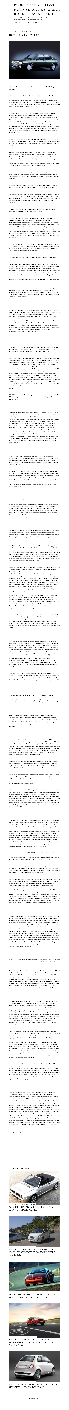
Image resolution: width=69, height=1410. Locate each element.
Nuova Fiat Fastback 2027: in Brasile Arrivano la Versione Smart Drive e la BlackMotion (31, 1342)
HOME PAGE (18, 23)
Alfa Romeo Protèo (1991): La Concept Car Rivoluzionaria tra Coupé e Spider (32, 1296)
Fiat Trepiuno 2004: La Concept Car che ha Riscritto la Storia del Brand (33, 1385)
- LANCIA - (18, 1132)
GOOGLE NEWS (28, 23)
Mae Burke (40, 1402)
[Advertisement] (34, 1150)
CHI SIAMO (38, 23)
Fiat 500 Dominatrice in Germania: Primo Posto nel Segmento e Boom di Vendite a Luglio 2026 (32, 1252)
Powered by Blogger (36, 1398)
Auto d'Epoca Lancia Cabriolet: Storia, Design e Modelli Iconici (31, 1208)
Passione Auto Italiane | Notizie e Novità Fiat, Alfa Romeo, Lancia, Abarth (37, 9)
